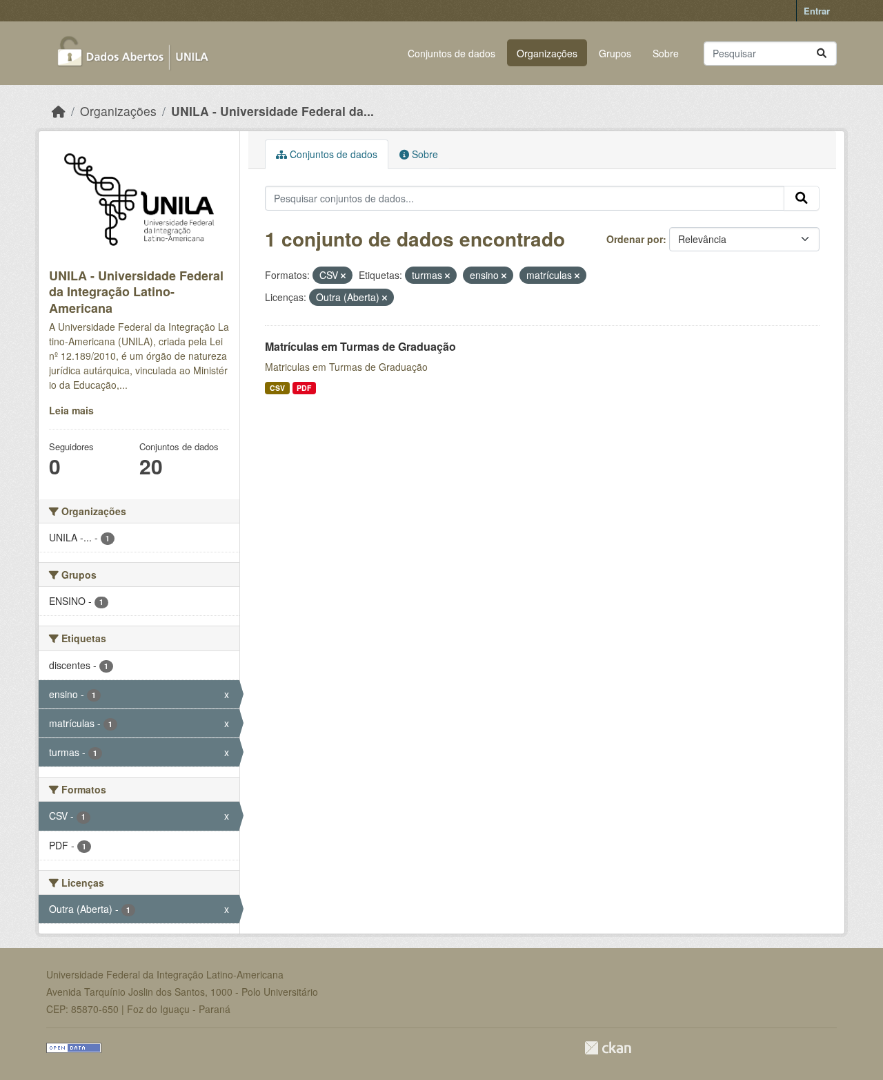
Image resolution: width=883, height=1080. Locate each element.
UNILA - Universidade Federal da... (272, 110)
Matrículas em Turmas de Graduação (360, 346)
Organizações (547, 53)
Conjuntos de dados (451, 53)
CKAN (607, 1048)
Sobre (666, 53)
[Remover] (343, 275)
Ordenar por (634, 239)
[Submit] (821, 53)
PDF (304, 388)
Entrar (817, 10)
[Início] (59, 110)
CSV (277, 388)
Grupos (615, 53)
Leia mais (71, 410)
